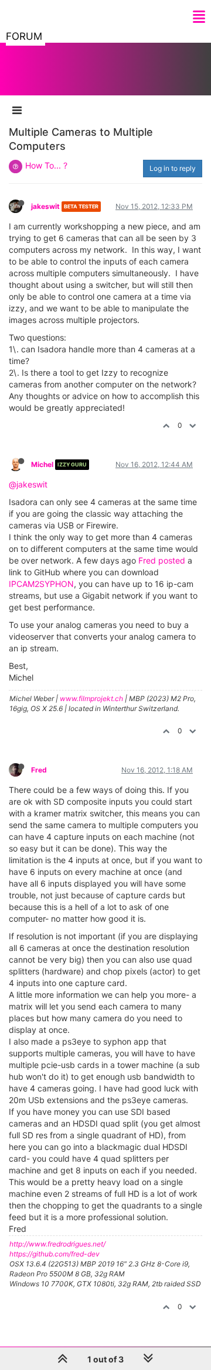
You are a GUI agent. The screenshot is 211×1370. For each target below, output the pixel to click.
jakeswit (45, 206)
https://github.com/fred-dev (54, 1253)
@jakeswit (28, 484)
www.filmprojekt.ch (91, 698)
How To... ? (46, 165)
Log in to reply (172, 168)
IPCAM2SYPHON (41, 584)
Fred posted (161, 560)
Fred (39, 769)
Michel (42, 464)
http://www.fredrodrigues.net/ (57, 1243)
